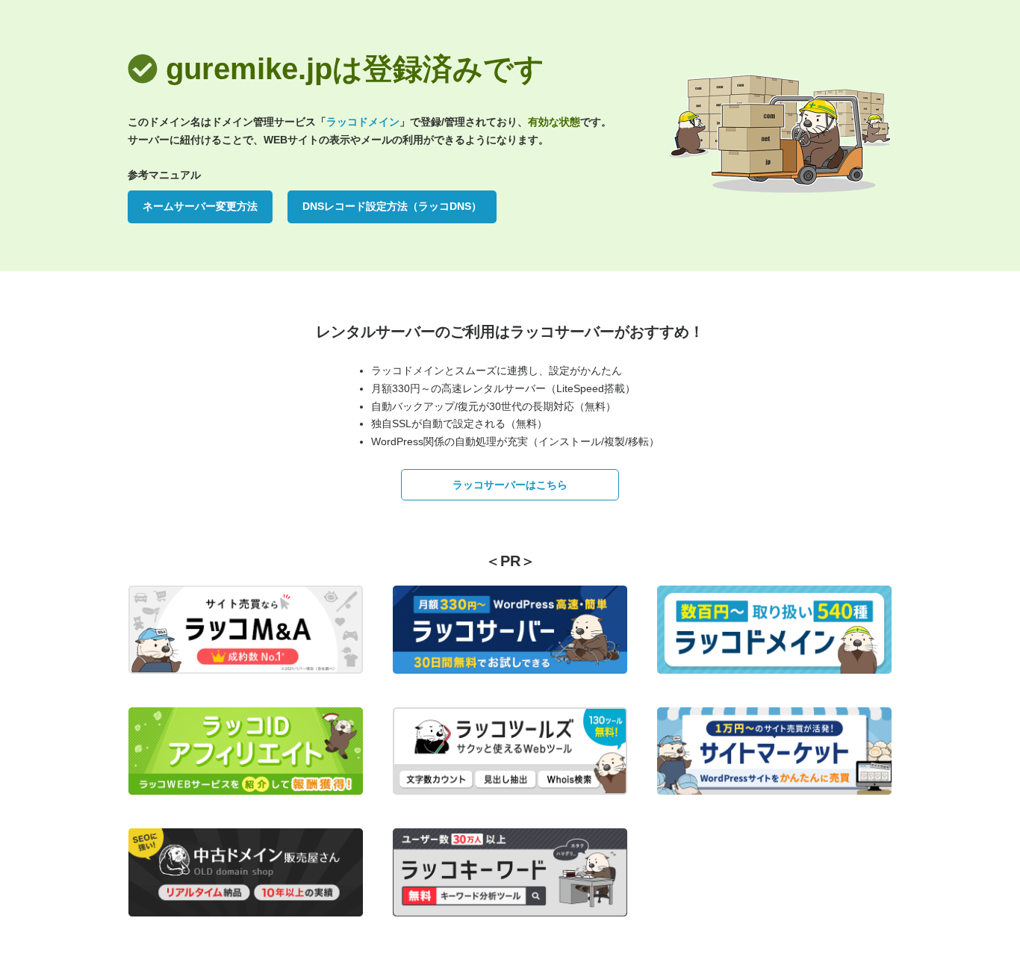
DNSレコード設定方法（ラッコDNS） (392, 206)
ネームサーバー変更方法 (200, 206)
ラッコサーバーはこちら (510, 485)
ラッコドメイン (362, 122)
